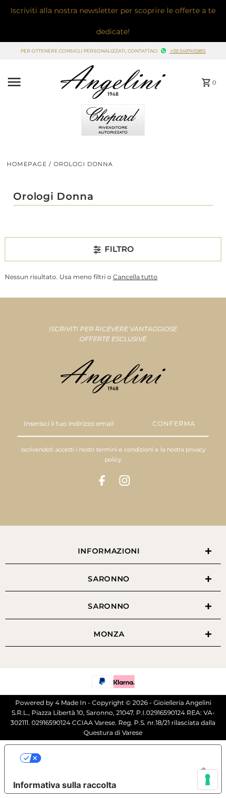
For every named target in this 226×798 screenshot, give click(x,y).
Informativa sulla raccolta (64, 785)
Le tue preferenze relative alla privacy (123, 758)
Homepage (27, 164)
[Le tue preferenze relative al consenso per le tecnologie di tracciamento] (208, 780)
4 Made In (70, 703)
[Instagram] (124, 482)
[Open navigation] (31, 82)
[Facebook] (102, 482)
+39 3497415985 (187, 51)
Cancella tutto (135, 277)
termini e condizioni (124, 449)
